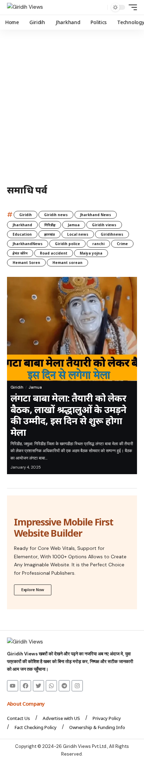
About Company (26, 703)
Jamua (74, 224)
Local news (77, 234)
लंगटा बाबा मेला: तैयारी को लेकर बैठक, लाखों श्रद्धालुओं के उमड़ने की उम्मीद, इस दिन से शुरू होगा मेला (68, 414)
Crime (122, 243)
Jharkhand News (95, 214)
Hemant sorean (67, 262)
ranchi (98, 243)
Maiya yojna (91, 253)
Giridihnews (112, 234)
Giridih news (56, 214)
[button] (100, 7)
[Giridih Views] (25, 7)
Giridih (25, 214)
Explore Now (32, 589)
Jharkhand (22, 224)
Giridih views (104, 224)
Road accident (53, 253)
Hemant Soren (26, 262)
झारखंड (49, 234)
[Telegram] (64, 685)
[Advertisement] (72, 105)
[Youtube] (12, 685)
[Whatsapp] (51, 685)
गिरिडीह (50, 224)
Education (22, 234)
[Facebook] (25, 685)
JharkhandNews (28, 243)
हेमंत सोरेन (20, 253)
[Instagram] (77, 685)
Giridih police (67, 243)
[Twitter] (38, 685)
